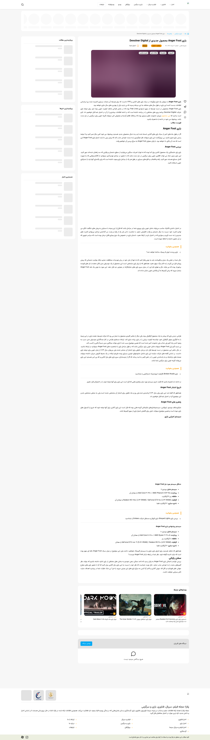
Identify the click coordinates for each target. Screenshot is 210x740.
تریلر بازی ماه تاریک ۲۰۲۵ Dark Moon (104, 639)
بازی (185, 637)
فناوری (164, 5)
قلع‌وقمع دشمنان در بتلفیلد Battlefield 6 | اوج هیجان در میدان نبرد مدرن (99, 26)
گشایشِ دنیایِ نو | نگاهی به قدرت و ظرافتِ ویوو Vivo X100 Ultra (87, 26)
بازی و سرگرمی (138, 4)
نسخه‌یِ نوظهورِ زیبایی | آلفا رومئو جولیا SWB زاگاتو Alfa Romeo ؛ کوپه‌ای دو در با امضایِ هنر (63, 26)
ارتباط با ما (70, 719)
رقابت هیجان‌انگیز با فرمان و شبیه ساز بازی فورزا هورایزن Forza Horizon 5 (146, 26)
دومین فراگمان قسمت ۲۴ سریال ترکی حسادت (75, 26)
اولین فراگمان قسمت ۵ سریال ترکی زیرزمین (122, 26)
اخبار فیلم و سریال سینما (177, 727)
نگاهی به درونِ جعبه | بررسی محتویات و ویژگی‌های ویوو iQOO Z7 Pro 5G (134, 26)
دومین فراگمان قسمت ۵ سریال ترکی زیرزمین (169, 26)
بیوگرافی (127, 4)
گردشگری (183, 731)
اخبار (172, 5)
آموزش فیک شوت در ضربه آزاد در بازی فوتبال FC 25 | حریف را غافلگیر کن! (51, 26)
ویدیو (119, 4)
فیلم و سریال (152, 5)
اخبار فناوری (182, 719)
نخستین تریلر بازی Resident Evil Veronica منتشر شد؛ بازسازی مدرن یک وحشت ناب (171, 640)
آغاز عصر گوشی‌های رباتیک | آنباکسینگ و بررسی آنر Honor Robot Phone (40, 26)
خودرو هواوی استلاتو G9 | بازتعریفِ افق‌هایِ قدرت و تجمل (158, 26)
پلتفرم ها (169, 32)
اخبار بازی (183, 723)
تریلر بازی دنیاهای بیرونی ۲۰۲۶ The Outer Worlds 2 (135, 639)
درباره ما (71, 723)
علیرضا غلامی (182, 44)
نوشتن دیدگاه (86, 663)
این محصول (166, 114)
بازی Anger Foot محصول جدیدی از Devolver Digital (151, 32)
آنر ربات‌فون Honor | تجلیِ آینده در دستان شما (181, 26)
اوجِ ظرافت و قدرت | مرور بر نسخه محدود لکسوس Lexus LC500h (110, 26)
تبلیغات (101, 4)
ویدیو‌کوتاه (111, 4)
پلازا (185, 32)
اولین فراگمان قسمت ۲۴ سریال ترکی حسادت (28, 26)
